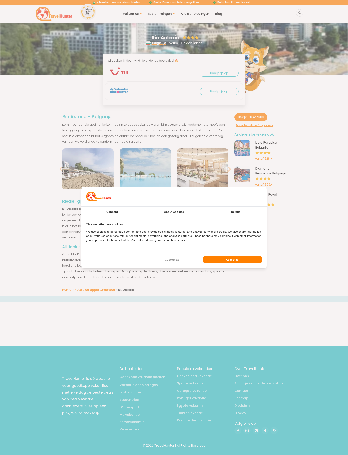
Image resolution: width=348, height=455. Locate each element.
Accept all (232, 259)
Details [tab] (235, 211)
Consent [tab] (112, 211)
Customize (172, 259)
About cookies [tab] (174, 211)
